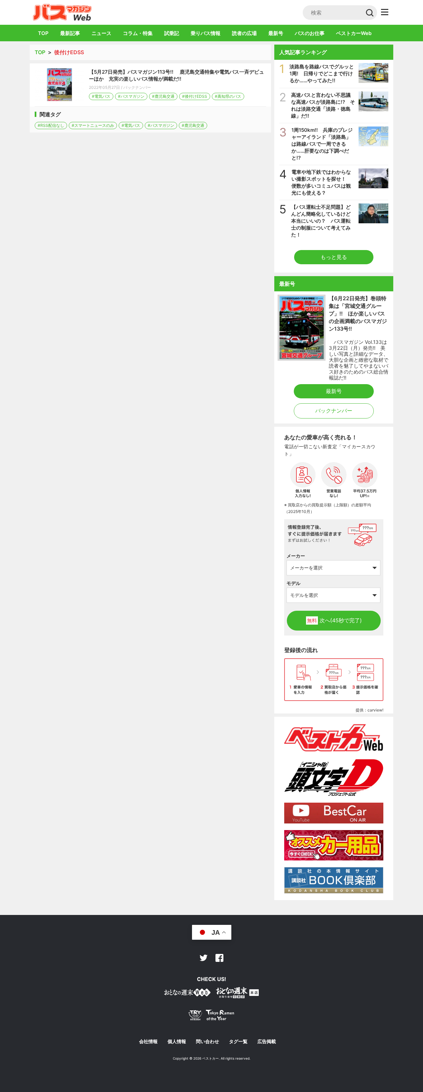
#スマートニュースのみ (93, 125)
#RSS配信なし (51, 125)
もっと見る (334, 257)
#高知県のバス (228, 96)
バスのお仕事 (310, 33)
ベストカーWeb (353, 33)
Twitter (204, 958)
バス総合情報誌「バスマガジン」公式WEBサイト (62, 12)
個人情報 (177, 1041)
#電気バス (101, 96)
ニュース (101, 33)
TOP (43, 33)
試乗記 (171, 33)
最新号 (275, 33)
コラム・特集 (138, 33)
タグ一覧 (238, 1041)
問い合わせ (207, 1041)
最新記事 (70, 33)
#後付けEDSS (194, 96)
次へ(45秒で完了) (334, 620)
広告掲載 (266, 1041)
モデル (293, 583)
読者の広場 (244, 33)
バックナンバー (137, 87)
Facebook (219, 958)
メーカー (296, 556)
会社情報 (148, 1041)
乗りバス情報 (205, 33)
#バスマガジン (131, 96)
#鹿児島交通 (163, 96)
